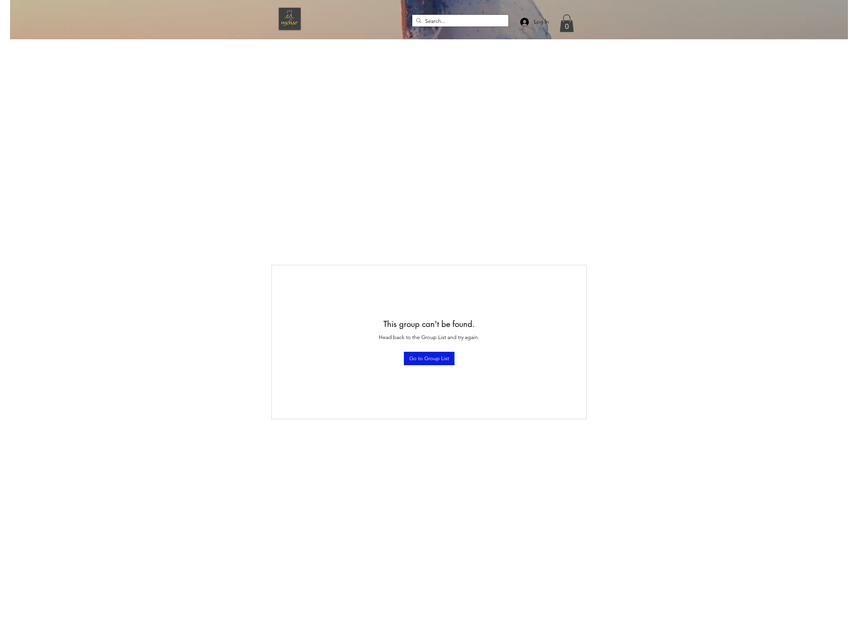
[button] (566, 23)
